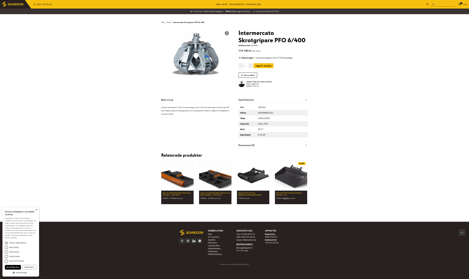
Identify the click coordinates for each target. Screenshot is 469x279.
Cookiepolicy (213, 251)
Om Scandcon (236, 4)
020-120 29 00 (44, 4)
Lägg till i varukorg (263, 65)
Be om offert (249, 75)
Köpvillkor (212, 240)
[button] (21, 272)
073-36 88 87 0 (248, 234)
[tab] (273, 99)
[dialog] (20, 242)
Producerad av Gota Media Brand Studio (234, 264)
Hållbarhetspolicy (215, 254)
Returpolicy (212, 242)
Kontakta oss (253, 4)
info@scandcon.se (249, 240)
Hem (218, 4)
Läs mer (14, 238)
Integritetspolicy (214, 248)
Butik (225, 4)
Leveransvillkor (214, 245)
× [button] (36, 210)
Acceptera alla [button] (13, 267)
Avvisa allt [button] (29, 267)
